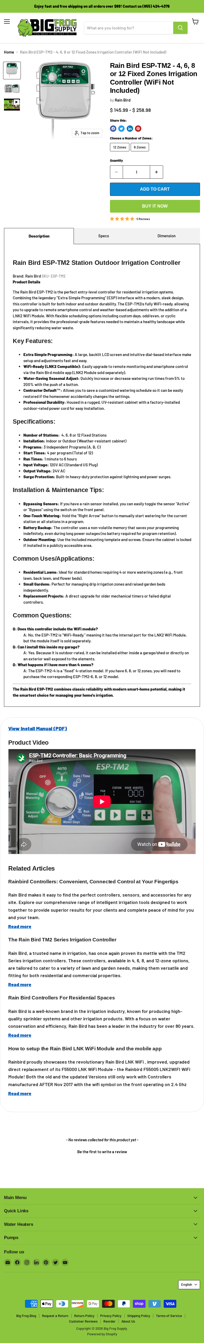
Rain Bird (122, 100)
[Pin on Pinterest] (138, 128)
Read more (19, 926)
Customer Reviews (83, 1321)
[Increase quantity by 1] (156, 172)
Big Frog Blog (26, 1316)
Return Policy (84, 1316)
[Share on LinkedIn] (130, 128)
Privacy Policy (110, 1316)
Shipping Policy (138, 1316)
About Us (128, 1321)
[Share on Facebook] (113, 128)
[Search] (180, 28)
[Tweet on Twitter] (121, 128)
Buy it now (155, 206)
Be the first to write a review (102, 1151)
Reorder (109, 1321)
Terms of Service (169, 1316)
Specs (103, 235)
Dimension (167, 235)
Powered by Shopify (102, 1334)
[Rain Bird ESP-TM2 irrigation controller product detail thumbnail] (11, 88)
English (186, 1284)
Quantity (116, 161)
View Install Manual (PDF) (37, 728)
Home (9, 52)
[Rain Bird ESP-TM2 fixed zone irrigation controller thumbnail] (11, 70)
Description (39, 236)
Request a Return (55, 1316)
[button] (102, 1151)
